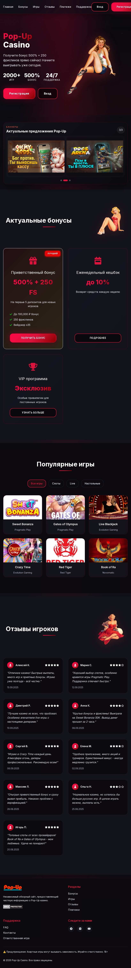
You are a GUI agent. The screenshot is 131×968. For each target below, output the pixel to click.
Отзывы (50, 6)
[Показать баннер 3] (68, 180)
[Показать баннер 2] (64, 180)
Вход (100, 6)
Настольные (92, 483)
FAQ (5, 927)
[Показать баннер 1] (61, 180)
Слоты (56, 483)
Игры (36, 6)
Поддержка (83, 6)
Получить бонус (33, 337)
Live (72, 483)
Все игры (36, 483)
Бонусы (23, 6)
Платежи (65, 6)
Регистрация (19, 93)
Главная (8, 6)
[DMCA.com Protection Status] (13, 907)
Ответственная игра (16, 938)
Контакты (9, 932)
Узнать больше (33, 412)
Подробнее (98, 337)
